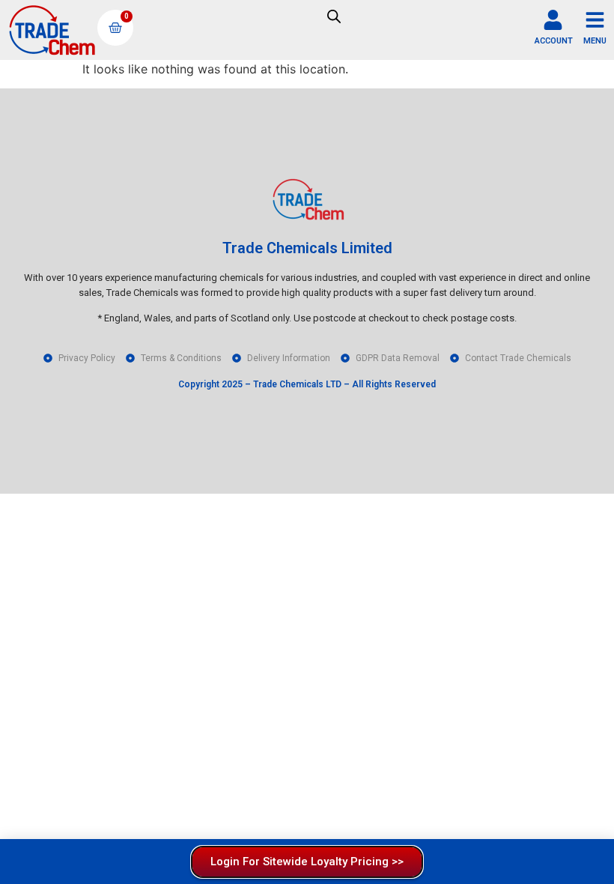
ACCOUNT (554, 41)
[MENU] (595, 20)
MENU (595, 41)
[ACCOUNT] (553, 20)
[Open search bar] (333, 16)
